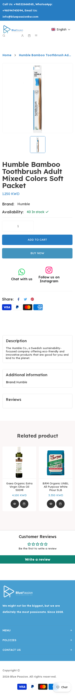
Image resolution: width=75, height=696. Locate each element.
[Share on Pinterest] (32, 299)
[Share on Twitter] (25, 299)
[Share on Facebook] (18, 299)
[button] (60, 29)
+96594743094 (12, 10)
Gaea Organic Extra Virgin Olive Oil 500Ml (19, 487)
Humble (21, 382)
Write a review (37, 559)
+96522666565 (24, 4)
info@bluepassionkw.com (20, 16)
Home (6, 55)
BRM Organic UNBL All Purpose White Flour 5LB (55, 487)
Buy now (37, 253)
